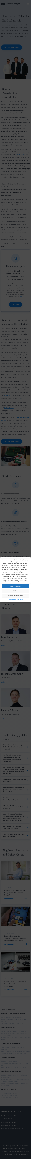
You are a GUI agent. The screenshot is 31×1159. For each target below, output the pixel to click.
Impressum (20, 599)
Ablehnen (16, 591)
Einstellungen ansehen (15, 595)
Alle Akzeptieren (15, 586)
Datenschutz (12, 599)
